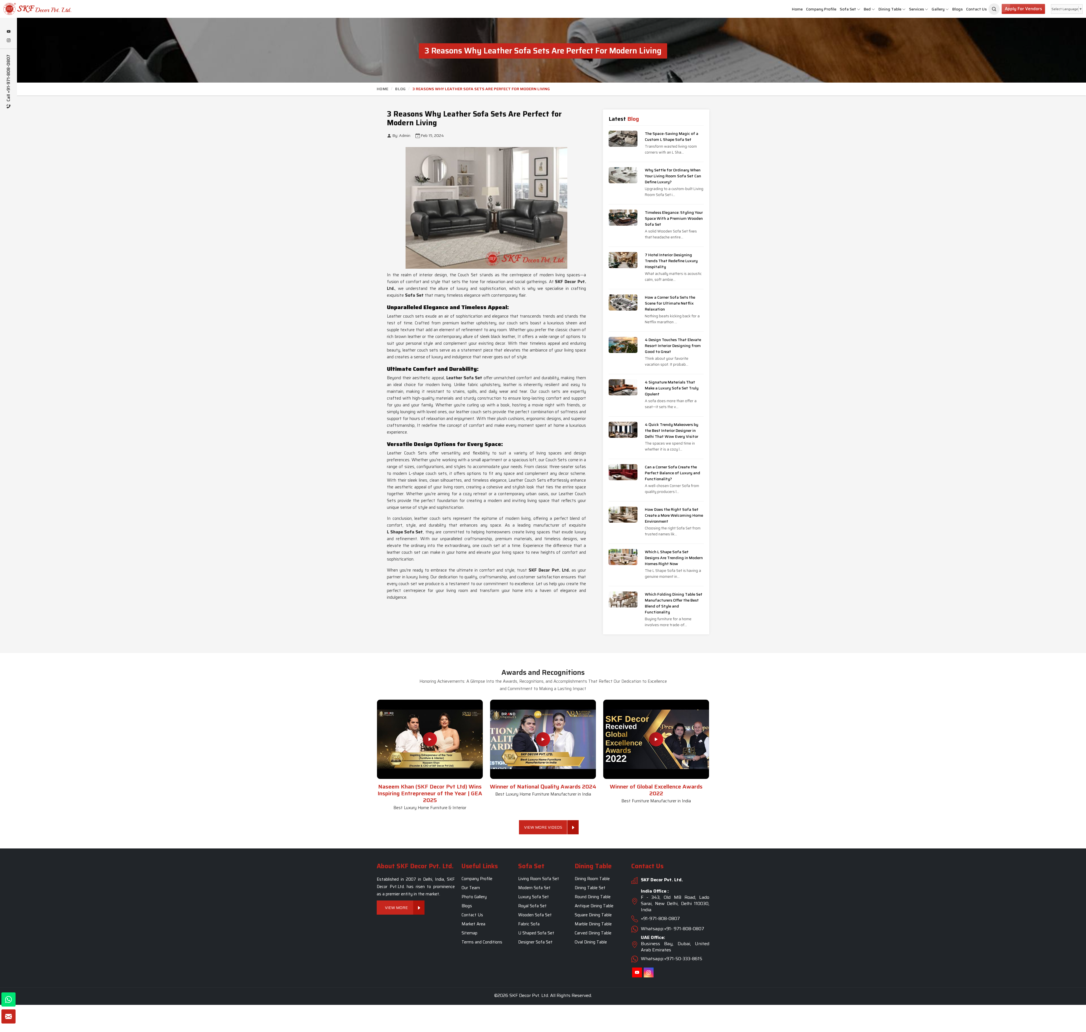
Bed (867, 9)
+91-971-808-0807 (660, 918)
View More (396, 907)
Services (916, 9)
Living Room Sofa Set (538, 879)
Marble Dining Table (593, 924)
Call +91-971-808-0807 (8, 79)
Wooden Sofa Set (535, 915)
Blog (400, 89)
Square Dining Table (593, 915)
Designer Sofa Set (535, 942)
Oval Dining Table (591, 942)
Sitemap (469, 933)
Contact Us (976, 9)
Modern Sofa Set (534, 888)
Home (797, 9)
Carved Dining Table (593, 933)
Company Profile (821, 9)
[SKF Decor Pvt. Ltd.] (90, 9)
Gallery (938, 9)
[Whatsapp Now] (8, 999)
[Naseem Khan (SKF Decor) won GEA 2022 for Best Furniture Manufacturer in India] (656, 739)
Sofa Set (848, 9)
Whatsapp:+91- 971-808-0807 (672, 928)
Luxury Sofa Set (533, 897)
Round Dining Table (593, 897)
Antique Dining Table (594, 906)
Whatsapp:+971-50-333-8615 (671, 958)
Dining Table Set (590, 888)
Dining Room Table (592, 879)
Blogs (957, 9)
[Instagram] (8, 40)
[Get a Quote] (8, 1016)
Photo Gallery (474, 897)
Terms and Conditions (482, 942)
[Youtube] (8, 32)
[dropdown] (858, 9)
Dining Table (889, 9)
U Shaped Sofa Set (536, 933)
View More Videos (543, 827)
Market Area (473, 924)
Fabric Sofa (529, 924)
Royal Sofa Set (532, 906)
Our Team (471, 888)
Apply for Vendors (1023, 8)
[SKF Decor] (994, 9)
